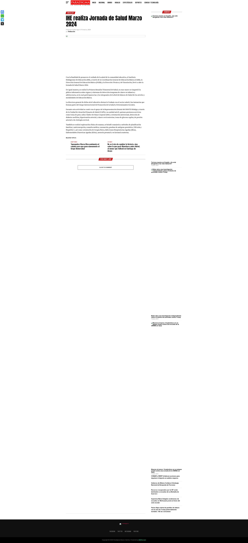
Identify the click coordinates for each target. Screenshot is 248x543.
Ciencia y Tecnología (151, 2)
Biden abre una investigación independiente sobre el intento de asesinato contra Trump (166, 316)
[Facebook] (2, 12)
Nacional (102, 2)
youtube (136, 531)
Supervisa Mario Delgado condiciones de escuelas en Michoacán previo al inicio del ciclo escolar (165, 501)
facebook (112, 531)
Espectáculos (127, 2)
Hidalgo (117, 2)
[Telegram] (2, 20)
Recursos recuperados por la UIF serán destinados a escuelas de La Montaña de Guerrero (165, 492)
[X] (2, 24)
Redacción (71, 31)
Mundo (110, 2)
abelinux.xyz (142, 540)
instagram (128, 531)
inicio (94, 2)
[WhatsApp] (2, 16)
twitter (119, 531)
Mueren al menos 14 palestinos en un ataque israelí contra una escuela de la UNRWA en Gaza (166, 471)
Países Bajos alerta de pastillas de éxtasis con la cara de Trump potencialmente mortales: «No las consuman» (165, 509)
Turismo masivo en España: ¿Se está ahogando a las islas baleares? (163, 163)
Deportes (138, 2)
